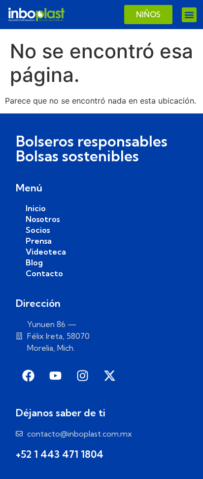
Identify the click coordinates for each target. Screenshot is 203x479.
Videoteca (46, 252)
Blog (34, 262)
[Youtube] (55, 376)
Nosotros (43, 219)
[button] (189, 14)
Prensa (39, 241)
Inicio (36, 208)
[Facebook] (28, 376)
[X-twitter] (109, 376)
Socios (38, 230)
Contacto (44, 273)
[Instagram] (82, 376)
